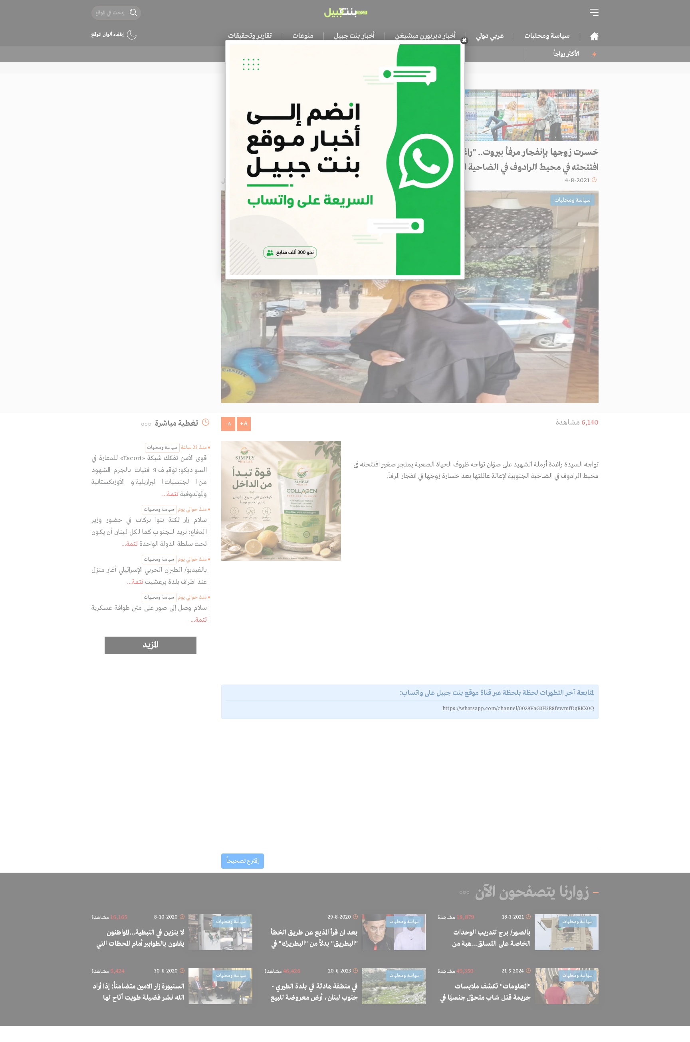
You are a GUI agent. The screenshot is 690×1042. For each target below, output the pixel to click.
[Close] (464, 40)
